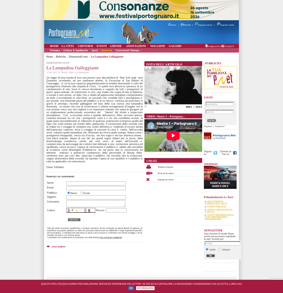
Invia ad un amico (166, 173)
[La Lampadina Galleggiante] (173, 103)
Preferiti (187, 25)
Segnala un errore (166, 179)
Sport (94, 50)
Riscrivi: (100, 210)
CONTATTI (229, 46)
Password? (220, 126)
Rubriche (106, 50)
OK (131, 288)
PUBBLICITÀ (214, 46)
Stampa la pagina (165, 166)
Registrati (208, 126)
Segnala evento (205, 25)
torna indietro (58, 246)
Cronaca (55, 50)
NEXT (199, 107)
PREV (189, 107)
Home (173, 25)
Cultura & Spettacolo (75, 50)
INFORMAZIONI (145, 288)
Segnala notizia (227, 25)
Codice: (51, 210)
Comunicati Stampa (127, 50)
